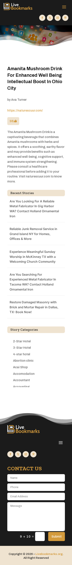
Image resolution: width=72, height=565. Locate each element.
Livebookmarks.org (49, 554)
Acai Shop (20, 367)
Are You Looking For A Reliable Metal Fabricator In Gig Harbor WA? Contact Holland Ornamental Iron (34, 208)
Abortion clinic (23, 360)
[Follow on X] (50, 18)
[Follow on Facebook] (42, 18)
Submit (56, 536)
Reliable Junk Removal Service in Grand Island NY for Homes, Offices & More (33, 234)
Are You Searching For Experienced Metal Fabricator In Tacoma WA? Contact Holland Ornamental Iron (33, 282)
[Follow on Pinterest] (65, 18)
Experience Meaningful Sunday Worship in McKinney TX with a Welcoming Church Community (33, 256)
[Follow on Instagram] (58, 18)
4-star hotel (21, 354)
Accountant (21, 380)
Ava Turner (19, 99)
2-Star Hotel (22, 341)
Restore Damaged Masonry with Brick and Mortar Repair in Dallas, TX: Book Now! (34, 307)
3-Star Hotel (22, 347)
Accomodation (24, 373)
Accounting (21, 386)
